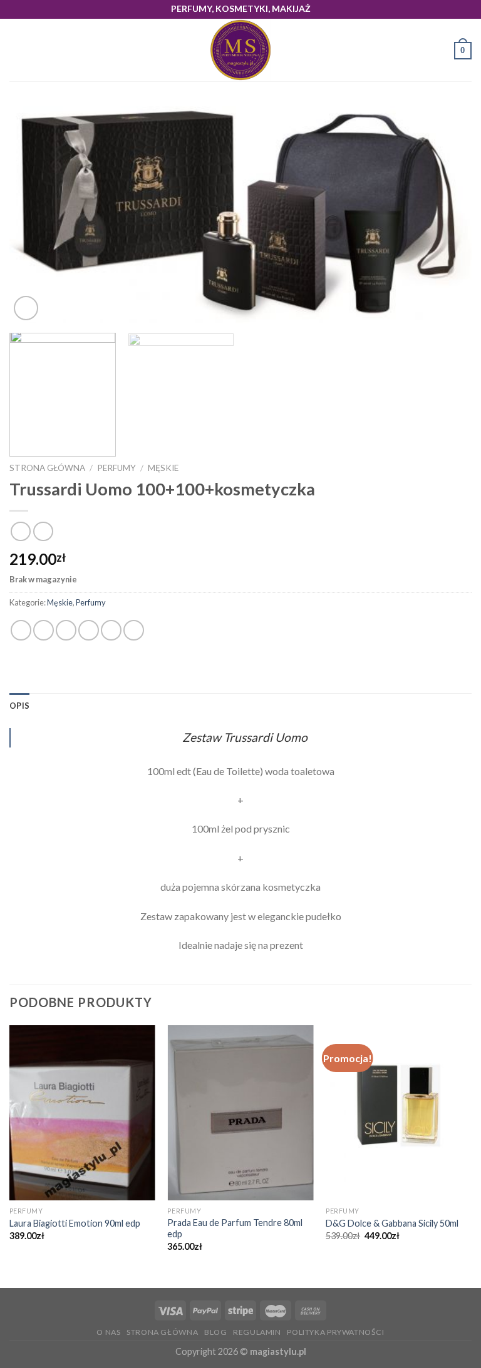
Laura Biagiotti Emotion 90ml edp (74, 1223)
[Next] (446, 214)
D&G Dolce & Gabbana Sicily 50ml (392, 1223)
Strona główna (47, 468)
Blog (215, 1332)
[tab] (19, 705)
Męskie (163, 468)
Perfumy (116, 468)
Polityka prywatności (335, 1332)
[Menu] (16, 50)
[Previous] (34, 214)
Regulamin (257, 1332)
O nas (108, 1332)
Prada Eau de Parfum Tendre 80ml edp (235, 1228)
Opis (19, 706)
